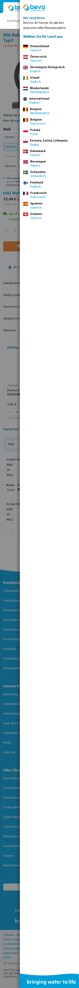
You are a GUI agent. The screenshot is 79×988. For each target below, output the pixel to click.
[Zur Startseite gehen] (18, 7)
